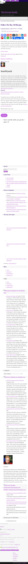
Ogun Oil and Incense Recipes (12, 396)
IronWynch (3, 28)
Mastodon (2, 526)
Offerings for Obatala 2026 (12, 296)
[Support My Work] (17, 0)
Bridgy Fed (17, 544)
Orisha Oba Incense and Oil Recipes (13, 408)
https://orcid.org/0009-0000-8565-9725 (10, 547)
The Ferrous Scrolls (9, 12)
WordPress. (24, 562)
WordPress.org (9, 275)
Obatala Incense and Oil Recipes (13, 424)
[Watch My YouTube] (12, 0)
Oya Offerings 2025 (10, 340)
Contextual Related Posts (12, 263)
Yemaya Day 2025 (10, 310)
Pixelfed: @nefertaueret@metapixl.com (15, 489)
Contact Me (15, 554)
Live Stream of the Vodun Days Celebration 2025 (16, 181)
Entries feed (8, 271)
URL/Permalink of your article (7, 108)
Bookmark (3, 90)
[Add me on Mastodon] (2, 550)
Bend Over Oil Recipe (5, 93)
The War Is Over (9, 179)
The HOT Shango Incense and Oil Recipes (15, 380)
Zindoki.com (3, 56)
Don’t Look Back (10, 178)
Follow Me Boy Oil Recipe (10, 54)
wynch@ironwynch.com (5, 534)
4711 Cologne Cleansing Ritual (12, 440)
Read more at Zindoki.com (6, 58)
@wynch (15, 560)
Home (14, 553)
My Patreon (15, 556)
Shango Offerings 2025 (11, 354)
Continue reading (4, 51)
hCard (3, 541)
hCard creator (12, 541)
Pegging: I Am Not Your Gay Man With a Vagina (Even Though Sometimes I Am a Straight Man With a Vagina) (16, 202)
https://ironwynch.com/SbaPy (13, 31)
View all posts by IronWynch (7, 88)
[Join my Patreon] (7, 0)
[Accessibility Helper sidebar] (1, 1)
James (7, 209)
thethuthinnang (9, 206)
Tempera (19, 562)
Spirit (2, 21)
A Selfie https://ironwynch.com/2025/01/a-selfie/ (16, 493)
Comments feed (9, 273)
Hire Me (14, 558)
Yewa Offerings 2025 (10, 324)
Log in (7, 270)
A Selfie (8, 186)
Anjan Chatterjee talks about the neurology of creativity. (12, 92)
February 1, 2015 (9, 28)
